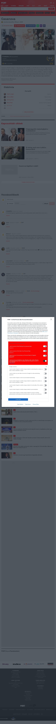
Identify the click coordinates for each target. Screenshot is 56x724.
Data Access (28, 404)
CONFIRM (18, 399)
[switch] (45, 346)
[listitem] (28, 343)
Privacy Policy (36, 404)
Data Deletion (20, 404)
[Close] (51, 319)
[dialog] (28, 362)
